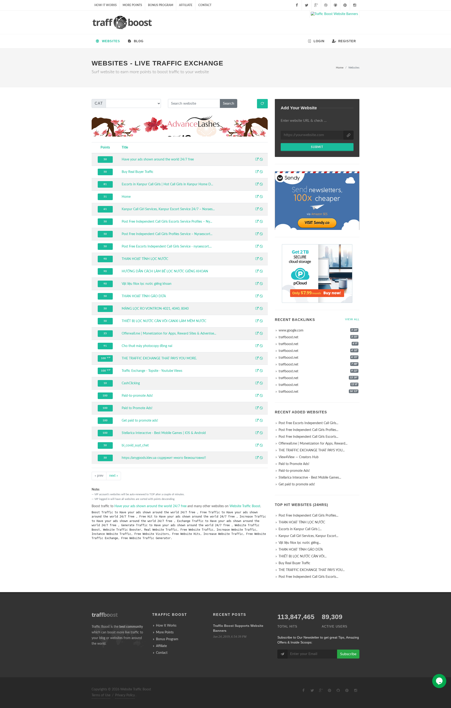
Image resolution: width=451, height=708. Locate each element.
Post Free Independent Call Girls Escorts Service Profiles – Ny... (167, 221)
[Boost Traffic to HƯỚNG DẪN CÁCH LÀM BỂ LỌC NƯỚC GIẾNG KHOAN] (257, 271)
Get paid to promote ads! (140, 420)
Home (339, 67)
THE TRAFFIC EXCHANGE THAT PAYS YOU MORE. (159, 358)
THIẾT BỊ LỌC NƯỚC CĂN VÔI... (303, 556)
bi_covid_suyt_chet (135, 445)
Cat (99, 103)
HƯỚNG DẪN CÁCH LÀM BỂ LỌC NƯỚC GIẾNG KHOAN (165, 271)
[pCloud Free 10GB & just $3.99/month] (317, 273)
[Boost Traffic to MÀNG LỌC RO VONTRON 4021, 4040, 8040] (257, 309)
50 (105, 159)
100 (106, 358)
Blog (138, 41)
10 (105, 383)
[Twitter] (306, 5)
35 (105, 333)
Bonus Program (160, 5)
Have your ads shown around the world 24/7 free (158, 159)
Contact (204, 5)
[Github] (335, 5)
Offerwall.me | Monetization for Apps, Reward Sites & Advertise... (169, 333)
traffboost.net (288, 337)
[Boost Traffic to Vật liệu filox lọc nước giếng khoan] (257, 284)
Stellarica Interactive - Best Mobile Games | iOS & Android (164, 433)
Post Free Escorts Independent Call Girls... (308, 423)
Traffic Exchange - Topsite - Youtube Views (152, 371)
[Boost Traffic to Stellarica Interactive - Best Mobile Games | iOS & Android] (257, 433)
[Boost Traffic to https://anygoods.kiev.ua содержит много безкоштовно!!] (257, 458)
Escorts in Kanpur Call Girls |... (300, 529)
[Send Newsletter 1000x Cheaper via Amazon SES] (317, 201)
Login (318, 41)
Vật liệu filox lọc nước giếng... (300, 542)
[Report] (261, 159)
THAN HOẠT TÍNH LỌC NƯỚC (145, 259)
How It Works (105, 5)
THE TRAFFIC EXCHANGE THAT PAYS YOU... (312, 450)
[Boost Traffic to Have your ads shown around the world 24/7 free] (257, 159)
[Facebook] (297, 5)
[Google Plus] (316, 5)
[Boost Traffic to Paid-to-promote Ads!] (257, 396)
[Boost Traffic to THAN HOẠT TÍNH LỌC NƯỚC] (257, 259)
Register (346, 41)
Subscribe (348, 654)
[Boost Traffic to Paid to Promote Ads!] (257, 408)
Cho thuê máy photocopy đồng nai (147, 346)
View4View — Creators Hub (299, 457)
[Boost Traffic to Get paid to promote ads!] (257, 421)
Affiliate (185, 5)
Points (105, 147)
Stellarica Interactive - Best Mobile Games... (310, 477)
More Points (132, 5)
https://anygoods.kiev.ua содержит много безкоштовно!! (164, 458)
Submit (317, 147)
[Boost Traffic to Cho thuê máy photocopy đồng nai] (257, 346)
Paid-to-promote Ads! (137, 395)
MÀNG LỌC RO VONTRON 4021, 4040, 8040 (155, 308)
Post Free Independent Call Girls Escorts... (308, 436)
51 (105, 196)
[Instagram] (354, 5)
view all (352, 319)
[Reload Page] (262, 103)
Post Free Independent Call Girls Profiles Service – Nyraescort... (167, 234)
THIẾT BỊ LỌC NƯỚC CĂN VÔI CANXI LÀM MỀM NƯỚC (164, 321)
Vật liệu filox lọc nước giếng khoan (146, 283)
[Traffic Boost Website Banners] (334, 14)
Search (228, 103)
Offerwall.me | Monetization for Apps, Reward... (313, 443)
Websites (110, 41)
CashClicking (131, 383)
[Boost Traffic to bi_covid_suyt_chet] (257, 445)
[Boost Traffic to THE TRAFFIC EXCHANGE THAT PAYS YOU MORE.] (257, 358)
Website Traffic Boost (244, 506)
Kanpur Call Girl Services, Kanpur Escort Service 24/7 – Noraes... (168, 209)
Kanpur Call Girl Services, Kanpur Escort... (308, 536)
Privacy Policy (125, 695)
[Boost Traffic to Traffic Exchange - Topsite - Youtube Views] (257, 371)
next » (113, 475)
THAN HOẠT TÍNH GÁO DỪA (144, 296)
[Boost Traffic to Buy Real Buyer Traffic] (257, 172)
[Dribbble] (325, 5)
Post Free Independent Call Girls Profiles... (308, 430)
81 (105, 184)
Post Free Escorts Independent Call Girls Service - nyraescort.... (167, 246)
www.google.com (291, 330)
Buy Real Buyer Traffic (137, 172)
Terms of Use (101, 695)
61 (105, 209)
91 (105, 346)
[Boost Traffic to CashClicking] (257, 383)
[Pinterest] (345, 5)
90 (105, 259)
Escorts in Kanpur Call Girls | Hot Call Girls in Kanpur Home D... (167, 184)
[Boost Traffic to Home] (257, 197)
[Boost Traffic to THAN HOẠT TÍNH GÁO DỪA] (257, 296)
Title (125, 147)
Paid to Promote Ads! (137, 408)
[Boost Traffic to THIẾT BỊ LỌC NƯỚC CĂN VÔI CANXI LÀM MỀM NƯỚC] (257, 321)
